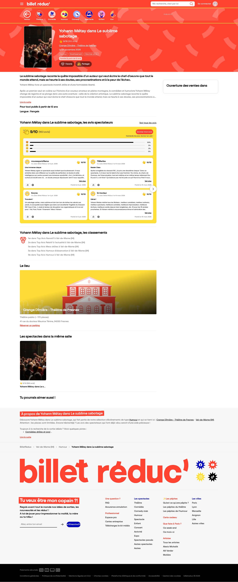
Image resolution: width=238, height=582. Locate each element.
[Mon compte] (215, 4)
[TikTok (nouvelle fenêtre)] (212, 476)
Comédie (139, 507)
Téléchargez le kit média (117, 525)
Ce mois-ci (168, 532)
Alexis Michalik (170, 546)
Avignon (196, 515)
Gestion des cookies (172, 576)
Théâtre (138, 503)
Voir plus (82, 181)
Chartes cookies (101, 576)
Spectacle (139, 519)
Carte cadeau (170, 517)
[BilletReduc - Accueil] (38, 4)
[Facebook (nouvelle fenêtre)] (200, 464)
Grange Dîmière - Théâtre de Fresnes (77, 45)
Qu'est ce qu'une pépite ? (176, 503)
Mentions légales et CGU (80, 576)
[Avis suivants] (153, 189)
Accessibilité (154, 576)
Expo (136, 536)
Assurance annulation (116, 507)
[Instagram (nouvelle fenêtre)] (200, 476)
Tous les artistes (171, 542)
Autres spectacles (143, 544)
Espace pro (111, 517)
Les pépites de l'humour (175, 511)
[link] (53, 161)
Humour (133, 420)
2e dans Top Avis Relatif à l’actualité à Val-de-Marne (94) (56, 242)
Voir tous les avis (147, 123)
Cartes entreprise (114, 521)
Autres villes (198, 523)
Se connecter (204, 3)
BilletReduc (25, 447)
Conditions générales (29, 576)
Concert (138, 527)
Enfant (137, 523)
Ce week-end (169, 528)
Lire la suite (25, 102)
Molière (167, 555)
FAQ (107, 503)
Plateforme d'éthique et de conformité (128, 576)
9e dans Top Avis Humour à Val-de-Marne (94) (51, 255)
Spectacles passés (143, 540)
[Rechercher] (191, 4)
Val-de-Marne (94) (205, 420)
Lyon (194, 507)
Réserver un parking (30, 325)
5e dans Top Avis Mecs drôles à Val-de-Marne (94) (53, 246)
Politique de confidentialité (54, 576)
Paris (194, 503)
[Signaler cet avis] (33, 185)
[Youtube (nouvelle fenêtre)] (212, 464)
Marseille (196, 511)
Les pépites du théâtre (174, 507)
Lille (194, 519)
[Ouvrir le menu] (23, 4)
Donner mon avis (144, 132)
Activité (138, 532)
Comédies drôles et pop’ (37, 432)
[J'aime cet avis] (28, 184)
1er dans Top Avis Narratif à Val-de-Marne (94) (51, 238)
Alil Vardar (168, 551)
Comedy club (141, 511)
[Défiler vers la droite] (115, 15)
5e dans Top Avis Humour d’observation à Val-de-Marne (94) (58, 250)
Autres (137, 548)
